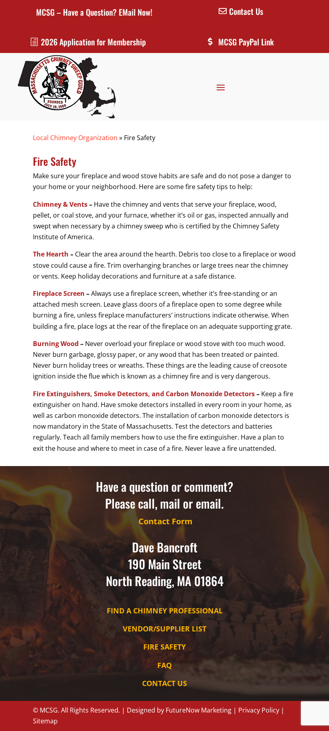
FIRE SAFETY (164, 647)
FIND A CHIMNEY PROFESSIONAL (165, 610)
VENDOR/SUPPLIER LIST (164, 628)
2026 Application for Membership (93, 42)
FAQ (164, 665)
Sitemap (45, 721)
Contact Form (165, 521)
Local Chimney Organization (75, 137)
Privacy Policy (258, 710)
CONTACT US (164, 683)
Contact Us (246, 11)
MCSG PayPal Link (246, 42)
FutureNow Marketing (199, 710)
